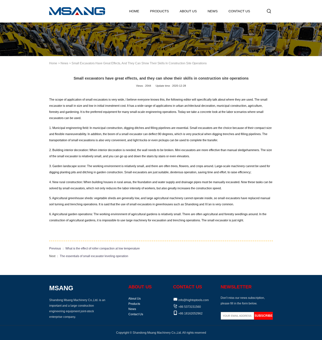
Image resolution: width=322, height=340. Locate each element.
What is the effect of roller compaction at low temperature (102, 248)
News (213, 11)
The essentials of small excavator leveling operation (94, 256)
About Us (134, 298)
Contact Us (239, 11)
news (64, 63)
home (134, 11)
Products (134, 303)
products (159, 11)
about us (188, 11)
